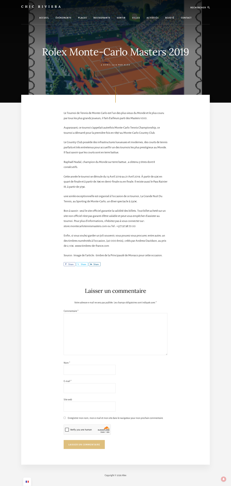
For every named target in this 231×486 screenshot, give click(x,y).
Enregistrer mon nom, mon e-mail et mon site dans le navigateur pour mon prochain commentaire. (115, 418)
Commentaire (71, 311)
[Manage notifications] (223, 479)
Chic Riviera (41, 6)
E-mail (68, 381)
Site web (68, 399)
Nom (67, 363)
